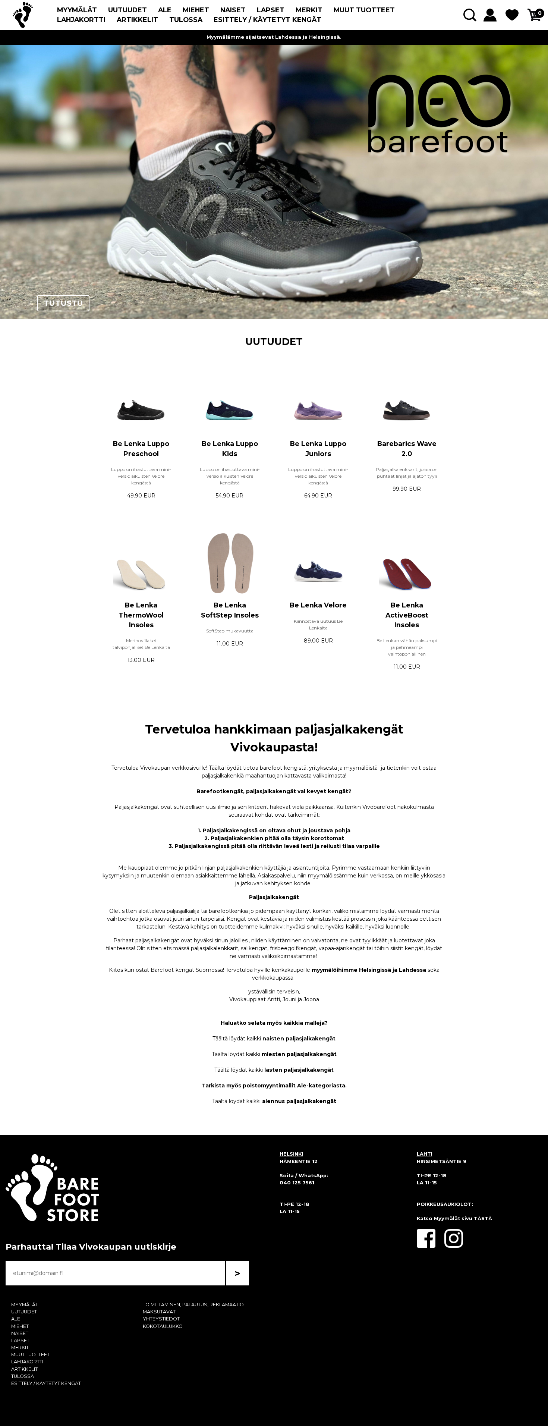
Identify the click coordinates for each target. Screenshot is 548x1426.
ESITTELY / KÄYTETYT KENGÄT (267, 19)
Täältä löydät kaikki (274, 1038)
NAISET (233, 10)
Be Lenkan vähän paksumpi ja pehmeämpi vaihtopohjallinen (407, 647)
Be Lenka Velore (318, 605)
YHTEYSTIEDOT (161, 1319)
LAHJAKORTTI (81, 19)
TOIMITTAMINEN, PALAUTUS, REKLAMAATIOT (194, 1304)
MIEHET (196, 10)
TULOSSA (185, 19)
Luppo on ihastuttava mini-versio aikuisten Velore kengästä (141, 476)
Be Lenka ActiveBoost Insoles (406, 615)
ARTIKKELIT (137, 19)
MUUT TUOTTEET (364, 10)
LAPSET (270, 10)
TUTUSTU (63, 303)
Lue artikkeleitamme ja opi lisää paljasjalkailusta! (274, 37)
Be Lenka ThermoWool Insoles (141, 615)
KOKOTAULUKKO (163, 1326)
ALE (164, 10)
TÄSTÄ (483, 1218)
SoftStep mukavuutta (229, 631)
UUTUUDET (127, 10)
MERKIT (309, 10)
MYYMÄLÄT (77, 10)
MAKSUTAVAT (159, 1312)
